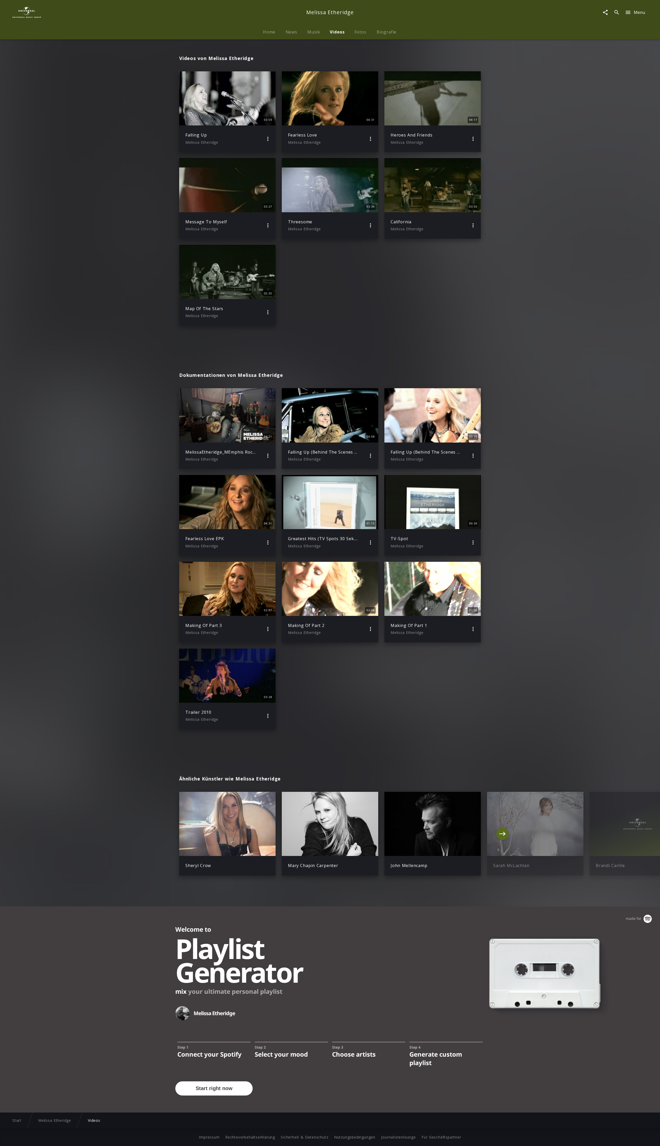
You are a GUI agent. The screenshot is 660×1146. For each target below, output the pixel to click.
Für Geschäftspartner (441, 1137)
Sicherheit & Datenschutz (304, 1137)
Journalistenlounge (398, 1137)
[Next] (502, 834)
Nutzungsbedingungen (354, 1137)
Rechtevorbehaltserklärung (250, 1137)
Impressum (209, 1137)
